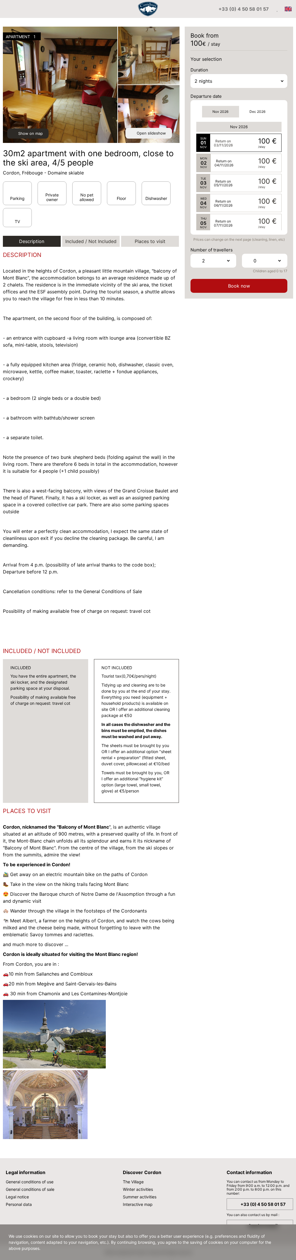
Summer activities (139, 1196)
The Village (133, 1181)
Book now (239, 286)
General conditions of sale (30, 1189)
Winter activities (138, 1189)
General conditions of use (29, 1181)
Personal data (19, 1204)
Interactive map (138, 1204)
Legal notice (17, 1196)
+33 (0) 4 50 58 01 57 (263, 1204)
